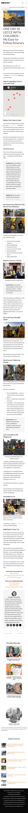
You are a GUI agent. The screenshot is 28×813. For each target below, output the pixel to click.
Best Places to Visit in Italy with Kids (14, 575)
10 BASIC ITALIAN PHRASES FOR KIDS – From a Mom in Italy (14, 678)
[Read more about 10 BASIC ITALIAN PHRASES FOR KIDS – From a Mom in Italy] (14, 669)
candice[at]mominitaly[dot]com (14, 794)
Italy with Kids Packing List (14, 577)
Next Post (21, 633)
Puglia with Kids (14, 573)
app (7, 156)
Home (2, 7)
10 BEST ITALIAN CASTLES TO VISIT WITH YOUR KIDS (14, 696)
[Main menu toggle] (22, 2)
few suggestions (20, 523)
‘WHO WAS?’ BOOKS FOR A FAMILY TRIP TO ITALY (14, 659)
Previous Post (7, 633)
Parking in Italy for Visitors (13, 199)
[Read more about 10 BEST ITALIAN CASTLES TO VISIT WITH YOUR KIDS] (14, 688)
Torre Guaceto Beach (14, 583)
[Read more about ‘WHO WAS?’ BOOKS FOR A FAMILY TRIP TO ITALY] (14, 651)
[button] (26, 3)
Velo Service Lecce (12, 125)
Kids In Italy (6, 7)
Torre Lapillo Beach (14, 585)
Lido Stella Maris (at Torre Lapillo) (14, 587)
